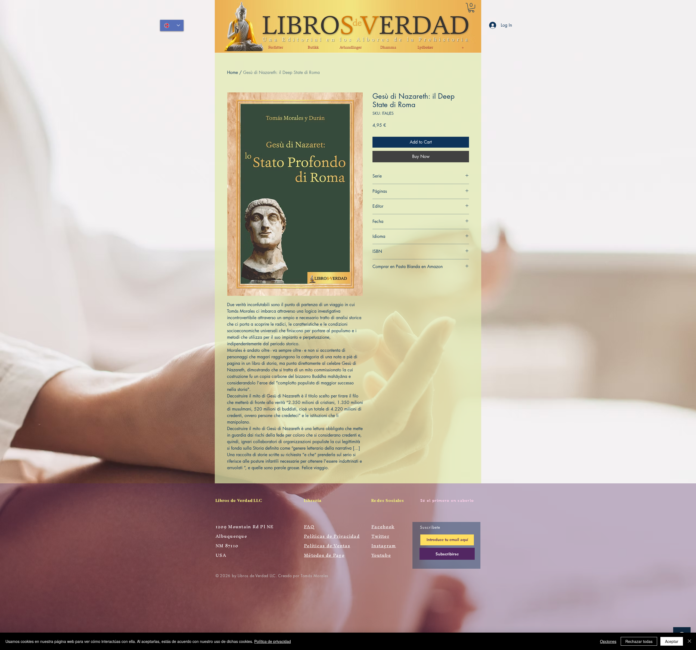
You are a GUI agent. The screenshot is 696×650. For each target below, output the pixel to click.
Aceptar (671, 641)
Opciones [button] (608, 641)
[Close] (689, 641)
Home (232, 72)
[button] (471, 7)
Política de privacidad (272, 641)
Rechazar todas (638, 641)
